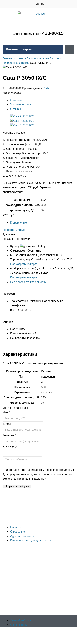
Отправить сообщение (17, 486)
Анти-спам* (10, 446)
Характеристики (20, 104)
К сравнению (18, 222)
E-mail (7, 423)
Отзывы (15, 109)
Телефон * (9, 435)
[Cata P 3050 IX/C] (22, 116)
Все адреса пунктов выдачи (28, 281)
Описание (16, 100)
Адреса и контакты (22, 536)
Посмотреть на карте (23, 264)
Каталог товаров (19, 49)
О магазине (17, 531)
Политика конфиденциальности (30, 540)
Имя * (6, 412)
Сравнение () (19, 624)
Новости (15, 527)
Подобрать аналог (14, 229)
